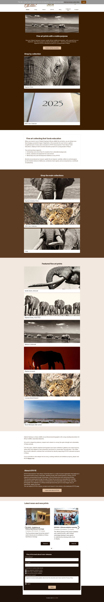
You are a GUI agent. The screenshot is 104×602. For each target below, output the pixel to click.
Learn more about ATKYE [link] (52, 490)
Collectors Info (68, 9)
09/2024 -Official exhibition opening (65, 527)
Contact (76, 9)
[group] (38, 526)
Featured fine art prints (52, 264)
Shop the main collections (52, 175)
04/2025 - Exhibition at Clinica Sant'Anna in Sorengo (35, 528)
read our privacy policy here (72, 2)
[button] (78, 527)
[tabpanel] (52, 152)
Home (27, 9)
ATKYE (52, 9)
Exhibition (29, 531)
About (43, 9)
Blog (60, 9)
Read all (45, 543)
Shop (35, 9)
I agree (28, 583)
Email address (29, 557)
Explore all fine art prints (52, 48)
